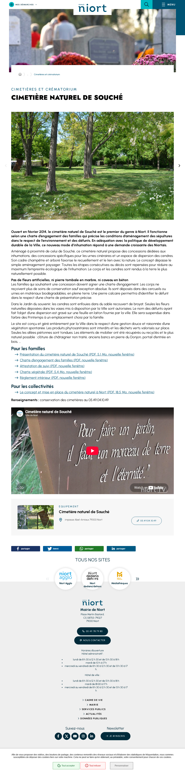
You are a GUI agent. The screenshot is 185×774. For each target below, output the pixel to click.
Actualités (94, 714)
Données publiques (93, 718)
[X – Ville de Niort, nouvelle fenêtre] (66, 736)
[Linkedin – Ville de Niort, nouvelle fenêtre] (91, 736)
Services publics (94, 709)
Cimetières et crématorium (47, 74)
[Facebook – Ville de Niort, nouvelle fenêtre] (58, 736)
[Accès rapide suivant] (179, 165)
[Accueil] (20, 74)
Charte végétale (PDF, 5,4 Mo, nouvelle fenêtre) (56, 372)
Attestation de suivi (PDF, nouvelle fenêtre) (52, 366)
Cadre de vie (93, 700)
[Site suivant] (137, 578)
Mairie (93, 704)
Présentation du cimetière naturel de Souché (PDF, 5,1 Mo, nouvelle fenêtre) (77, 354)
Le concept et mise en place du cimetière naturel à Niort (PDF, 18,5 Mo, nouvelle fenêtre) (87, 392)
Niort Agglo (65, 583)
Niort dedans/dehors (92, 585)
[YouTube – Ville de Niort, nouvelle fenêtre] (75, 736)
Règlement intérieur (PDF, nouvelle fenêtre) (52, 378)
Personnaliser (121, 765)
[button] (146, 4)
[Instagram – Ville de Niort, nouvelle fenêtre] (83, 736)
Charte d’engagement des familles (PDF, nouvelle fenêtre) (64, 360)
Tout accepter (68, 765)
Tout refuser (95, 765)
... (27, 74)
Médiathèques (119, 583)
